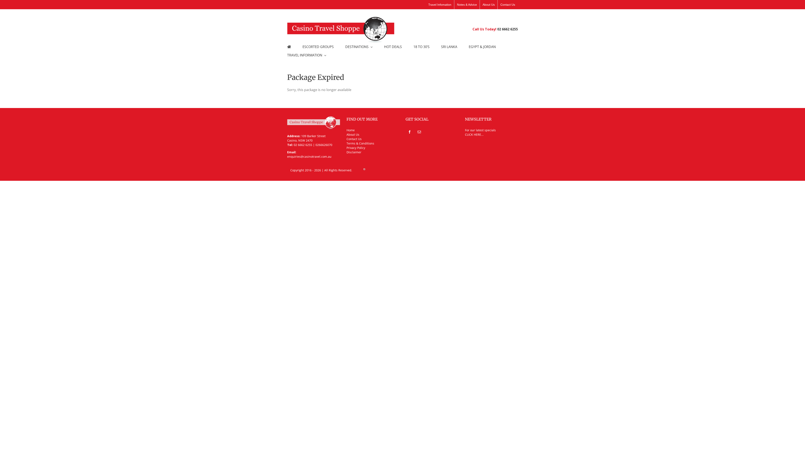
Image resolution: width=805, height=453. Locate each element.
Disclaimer (354, 152)
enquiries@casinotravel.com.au (309, 157)
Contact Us (354, 139)
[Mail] (419, 132)
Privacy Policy (356, 148)
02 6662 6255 (507, 29)
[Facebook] (410, 132)
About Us (353, 135)
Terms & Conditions (360, 143)
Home (351, 130)
